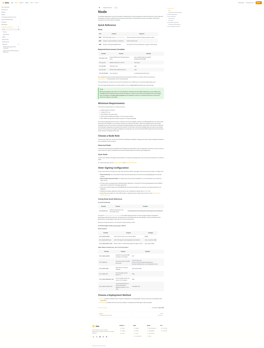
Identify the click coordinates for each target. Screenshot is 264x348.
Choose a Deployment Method (173, 26)
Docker (102, 298)
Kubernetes (103, 302)
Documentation (152, 328)
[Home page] (99, 8)
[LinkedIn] (100, 337)
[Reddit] (96, 337)
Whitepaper (241, 2)
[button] (10, 44)
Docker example (118, 162)
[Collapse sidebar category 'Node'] (18, 29)
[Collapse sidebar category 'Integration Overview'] (18, 27)
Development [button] (249, 2)
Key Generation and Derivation (112, 215)
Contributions (138, 336)
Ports (169, 10)
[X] (93, 337)
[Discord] (106, 337)
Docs (16, 2)
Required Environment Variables (175, 12)
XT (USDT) (165, 330)
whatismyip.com (102, 79)
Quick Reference (170, 8)
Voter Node (170, 20)
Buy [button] (36, 2)
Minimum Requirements (172, 14)
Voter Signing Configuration (173, 22)
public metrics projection (118, 95)
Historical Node (171, 18)
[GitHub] (103, 337)
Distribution (151, 333)
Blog (12, 2)
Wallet (27, 2)
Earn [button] (31, 2)
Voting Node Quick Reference (174, 24)
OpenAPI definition (120, 37)
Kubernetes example (131, 162)
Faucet (123, 333)
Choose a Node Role (171, 16)
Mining (137, 330)
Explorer (21, 2)
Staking (137, 328)
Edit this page (103, 307)
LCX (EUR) (165, 328)
